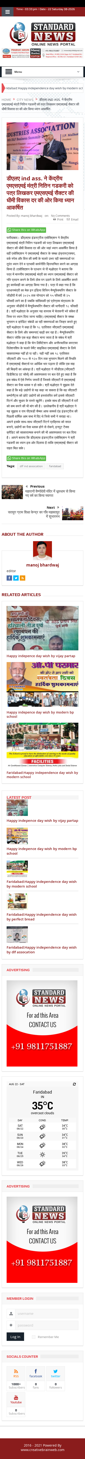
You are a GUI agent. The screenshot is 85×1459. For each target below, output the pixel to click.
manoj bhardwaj (31, 215)
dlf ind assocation (31, 466)
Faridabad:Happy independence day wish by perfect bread (42, 917)
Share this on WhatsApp (28, 230)
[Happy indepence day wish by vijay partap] (42, 807)
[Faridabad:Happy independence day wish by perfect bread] (42, 901)
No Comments (60, 215)
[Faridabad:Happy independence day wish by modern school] (42, 869)
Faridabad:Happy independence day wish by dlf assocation (42, 950)
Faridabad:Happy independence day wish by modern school (42, 774)
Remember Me (48, 1337)
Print (60, 219)
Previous (37, 486)
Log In (15, 1336)
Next (51, 507)
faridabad (55, 466)
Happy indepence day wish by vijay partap (41, 656)
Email (74, 219)
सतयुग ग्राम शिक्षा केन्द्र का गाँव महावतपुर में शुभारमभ (34, 514)
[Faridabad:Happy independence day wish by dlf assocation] (42, 934)
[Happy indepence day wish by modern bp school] (42, 836)
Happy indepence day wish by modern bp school (40, 714)
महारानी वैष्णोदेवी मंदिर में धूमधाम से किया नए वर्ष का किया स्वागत (50, 493)
